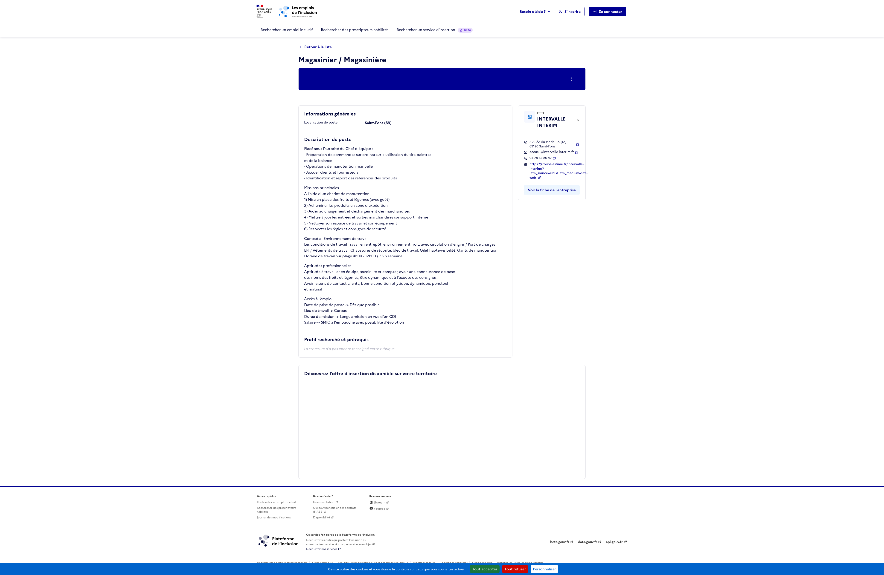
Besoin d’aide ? (533, 11)
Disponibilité (321, 517)
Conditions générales (454, 563)
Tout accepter (484, 569)
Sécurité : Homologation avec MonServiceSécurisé (371, 563)
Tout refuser (515, 569)
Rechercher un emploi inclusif (287, 29)
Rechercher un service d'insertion (434, 29)
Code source (320, 563)
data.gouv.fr (587, 542)
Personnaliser (544, 569)
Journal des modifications (274, 517)
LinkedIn (379, 502)
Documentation (323, 502)
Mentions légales (424, 563)
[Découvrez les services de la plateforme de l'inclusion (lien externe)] (279, 540)
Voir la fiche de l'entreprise (552, 190)
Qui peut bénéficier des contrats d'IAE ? (334, 510)
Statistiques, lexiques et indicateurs (520, 563)
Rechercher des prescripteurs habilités (354, 29)
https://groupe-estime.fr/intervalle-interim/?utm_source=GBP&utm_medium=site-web (558, 171)
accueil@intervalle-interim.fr (551, 152)
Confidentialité (482, 563)
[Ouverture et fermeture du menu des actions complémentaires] (572, 79)
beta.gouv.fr (559, 542)
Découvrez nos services (321, 549)
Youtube (379, 509)
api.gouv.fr (614, 542)
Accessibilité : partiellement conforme (282, 563)
